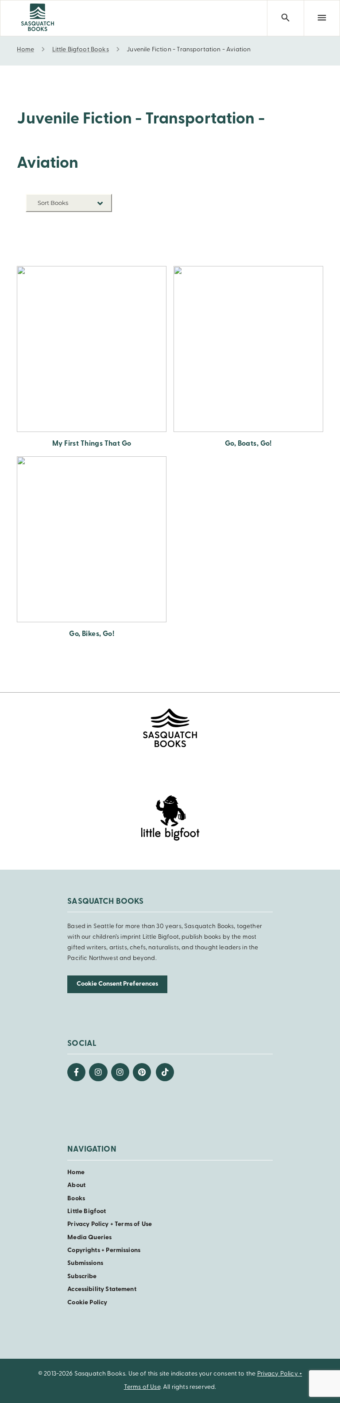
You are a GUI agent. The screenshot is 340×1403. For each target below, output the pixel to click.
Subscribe (82, 1276)
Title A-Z (98, 237)
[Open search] (285, 18)
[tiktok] (165, 1072)
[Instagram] (98, 1072)
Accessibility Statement (101, 1289)
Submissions (85, 1263)
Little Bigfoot (86, 1211)
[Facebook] (76, 1072)
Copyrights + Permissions (103, 1250)
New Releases (92, 223)
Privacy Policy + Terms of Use (109, 1224)
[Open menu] (322, 18)
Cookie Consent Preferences (117, 984)
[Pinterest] (142, 1072)
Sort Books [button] (54, 202)
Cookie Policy (87, 1302)
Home (76, 1172)
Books (76, 1198)
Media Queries (89, 1237)
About (76, 1185)
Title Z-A (98, 250)
